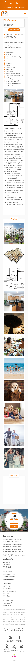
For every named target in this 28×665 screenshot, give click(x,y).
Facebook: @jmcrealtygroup (13, 546)
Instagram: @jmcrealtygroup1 (13, 549)
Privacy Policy (6, 629)
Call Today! (14, 526)
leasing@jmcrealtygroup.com (13, 544)
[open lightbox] (14, 95)
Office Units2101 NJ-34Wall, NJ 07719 (9, 594)
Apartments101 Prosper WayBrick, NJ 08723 (7, 565)
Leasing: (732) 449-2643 (12, 541)
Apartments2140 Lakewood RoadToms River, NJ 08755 (9, 573)
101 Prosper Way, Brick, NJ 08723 (14, 551)
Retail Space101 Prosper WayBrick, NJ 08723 (7, 586)
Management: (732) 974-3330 (13, 539)
